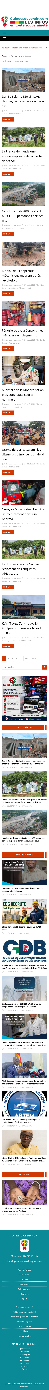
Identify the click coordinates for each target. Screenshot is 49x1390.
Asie (41, 225)
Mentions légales (24, 1321)
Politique (5, 407)
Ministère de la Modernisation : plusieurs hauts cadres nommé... (23, 395)
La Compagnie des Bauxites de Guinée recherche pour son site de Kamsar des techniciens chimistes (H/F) (23, 1045)
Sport (24, 1298)
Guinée (42, 111)
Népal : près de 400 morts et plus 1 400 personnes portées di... (22, 216)
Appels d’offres (24, 1270)
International (6, 228)
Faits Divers (24, 1274)
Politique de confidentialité (24, 1312)
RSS (25, 1369)
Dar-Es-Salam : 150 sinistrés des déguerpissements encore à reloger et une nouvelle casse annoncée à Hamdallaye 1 (23, 764)
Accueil (5, 56)
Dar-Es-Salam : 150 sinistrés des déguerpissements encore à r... (23, 101)
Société (4, 114)
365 (27, 658)
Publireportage (24, 1289)
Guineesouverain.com (12, 111)
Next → (35, 658)
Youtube (25, 1360)
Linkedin (25, 1358)
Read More (7, 119)
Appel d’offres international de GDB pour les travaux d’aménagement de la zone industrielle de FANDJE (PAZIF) (24, 968)
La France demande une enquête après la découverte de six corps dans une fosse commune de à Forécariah (24, 802)
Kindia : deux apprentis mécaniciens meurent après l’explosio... (21, 275)
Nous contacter (24, 1326)
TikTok (25, 1366)
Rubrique (25, 1294)
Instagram (26, 1355)
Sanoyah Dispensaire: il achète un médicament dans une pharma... (23, 514)
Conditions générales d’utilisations (24, 1317)
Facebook (26, 1349)
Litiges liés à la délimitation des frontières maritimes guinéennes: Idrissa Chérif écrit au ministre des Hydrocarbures (24, 1161)
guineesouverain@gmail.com (28, 1261)
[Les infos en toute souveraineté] (24, 21)
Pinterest (25, 1363)
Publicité (24, 1331)
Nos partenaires (24, 1336)
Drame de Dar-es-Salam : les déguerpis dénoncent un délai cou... (23, 454)
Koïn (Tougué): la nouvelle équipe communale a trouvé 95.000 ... (21, 628)
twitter (26, 1352)
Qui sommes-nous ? (24, 1307)
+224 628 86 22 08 (30, 1256)
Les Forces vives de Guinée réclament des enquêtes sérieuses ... (20, 569)
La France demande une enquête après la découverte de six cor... (22, 156)
